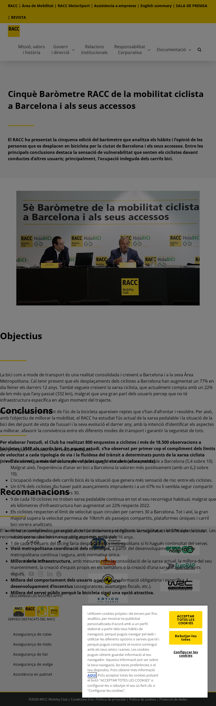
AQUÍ (91, 675)
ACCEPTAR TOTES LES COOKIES (186, 619)
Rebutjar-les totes (186, 638)
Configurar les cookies (186, 654)
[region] (145, 651)
